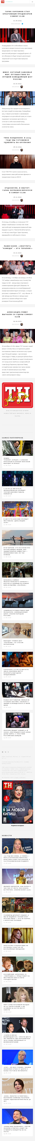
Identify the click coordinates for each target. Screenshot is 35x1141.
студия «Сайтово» (20, 777)
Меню (32, 2)
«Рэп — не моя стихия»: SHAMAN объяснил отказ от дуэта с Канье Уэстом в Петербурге (17, 1069)
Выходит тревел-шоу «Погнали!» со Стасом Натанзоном (13, 642)
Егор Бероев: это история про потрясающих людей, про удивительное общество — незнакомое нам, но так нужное (17, 551)
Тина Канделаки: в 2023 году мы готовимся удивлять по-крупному (17, 140)
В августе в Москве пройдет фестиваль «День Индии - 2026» (16, 520)
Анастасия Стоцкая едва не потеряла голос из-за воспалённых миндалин (16, 947)
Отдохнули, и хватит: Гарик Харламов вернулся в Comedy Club (17, 190)
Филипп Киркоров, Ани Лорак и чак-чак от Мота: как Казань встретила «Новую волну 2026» (17, 888)
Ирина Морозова (15, 23)
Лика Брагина (15, 86)
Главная (9, 1)
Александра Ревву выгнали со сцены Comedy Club (17, 314)
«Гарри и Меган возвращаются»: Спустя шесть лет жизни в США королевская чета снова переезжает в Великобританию (17, 1039)
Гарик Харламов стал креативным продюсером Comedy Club (17, 14)
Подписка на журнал (17, 825)
